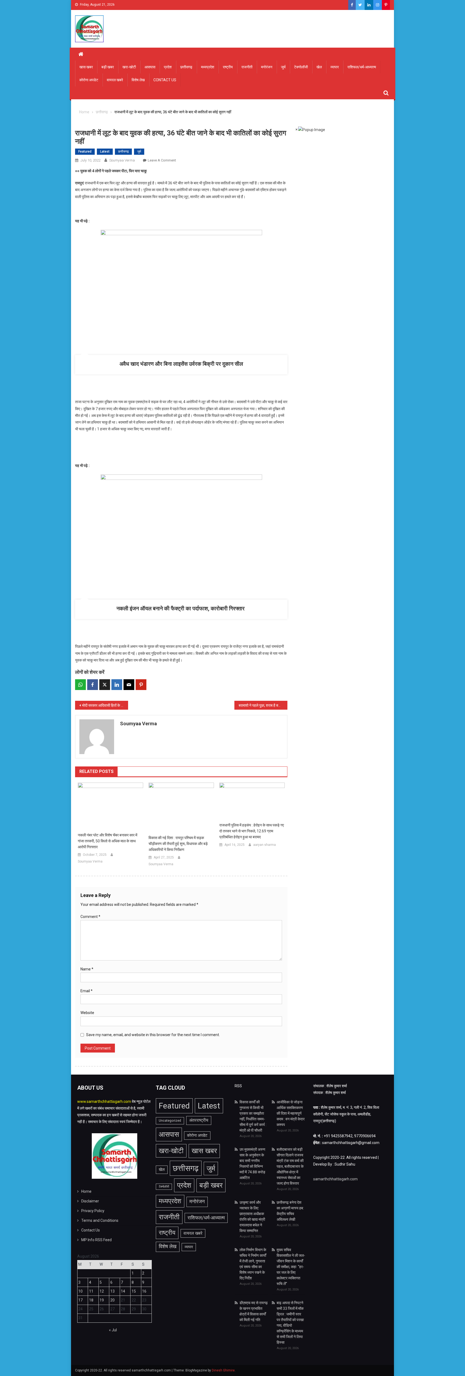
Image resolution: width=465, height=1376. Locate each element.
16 (144, 1291)
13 (112, 1291)
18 (91, 1300)
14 (123, 1291)
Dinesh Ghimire (223, 1370)
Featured (84, 151)
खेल (319, 67)
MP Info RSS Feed (96, 1240)
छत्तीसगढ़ (186, 67)
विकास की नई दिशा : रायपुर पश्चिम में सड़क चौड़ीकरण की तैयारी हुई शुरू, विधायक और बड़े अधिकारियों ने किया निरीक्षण (178, 844)
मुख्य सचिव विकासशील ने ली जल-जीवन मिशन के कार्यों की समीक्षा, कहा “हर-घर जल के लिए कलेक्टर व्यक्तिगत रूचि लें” (291, 1267)
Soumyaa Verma (122, 160)
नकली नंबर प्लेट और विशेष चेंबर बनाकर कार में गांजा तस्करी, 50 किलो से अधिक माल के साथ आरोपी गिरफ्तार (107, 841)
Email (86, 991)
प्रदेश (168, 67)
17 (80, 1300)
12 (102, 1291)
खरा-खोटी (129, 67)
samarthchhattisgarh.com (335, 1179)
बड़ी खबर (107, 67)
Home (86, 1191)
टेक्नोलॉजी (301, 67)
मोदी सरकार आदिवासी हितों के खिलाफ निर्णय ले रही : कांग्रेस (105, 705)
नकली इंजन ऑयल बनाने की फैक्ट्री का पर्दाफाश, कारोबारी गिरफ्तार (181, 608)
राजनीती (246, 67)
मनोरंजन (266, 67)
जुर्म (283, 67)
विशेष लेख (138, 80)
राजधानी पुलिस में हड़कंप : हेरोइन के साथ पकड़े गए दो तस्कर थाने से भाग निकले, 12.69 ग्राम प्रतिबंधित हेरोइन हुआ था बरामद (251, 831)
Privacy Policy (92, 1211)
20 (112, 1300)
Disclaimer (90, 1201)
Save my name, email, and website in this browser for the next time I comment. (153, 1035)
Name (86, 969)
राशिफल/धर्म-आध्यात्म (361, 67)
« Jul (113, 1330)
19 (102, 1300)
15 (134, 1291)
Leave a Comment (162, 160)
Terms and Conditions (99, 1220)
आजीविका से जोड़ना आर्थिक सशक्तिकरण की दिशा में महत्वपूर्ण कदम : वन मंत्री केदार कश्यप (291, 1113)
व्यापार (334, 67)
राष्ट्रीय (228, 67)
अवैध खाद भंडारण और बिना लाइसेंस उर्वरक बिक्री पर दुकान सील (181, 364)
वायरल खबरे (115, 80)
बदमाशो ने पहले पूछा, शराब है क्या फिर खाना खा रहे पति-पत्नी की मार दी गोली (263, 705)
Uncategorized (170, 1120)
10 (80, 1291)
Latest (105, 151)
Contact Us (164, 80)
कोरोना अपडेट (88, 80)
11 (91, 1291)
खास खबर (86, 67)
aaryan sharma (264, 845)
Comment (90, 916)
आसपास (150, 67)
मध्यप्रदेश (207, 67)
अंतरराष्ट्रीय (198, 1120)
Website (87, 1013)
